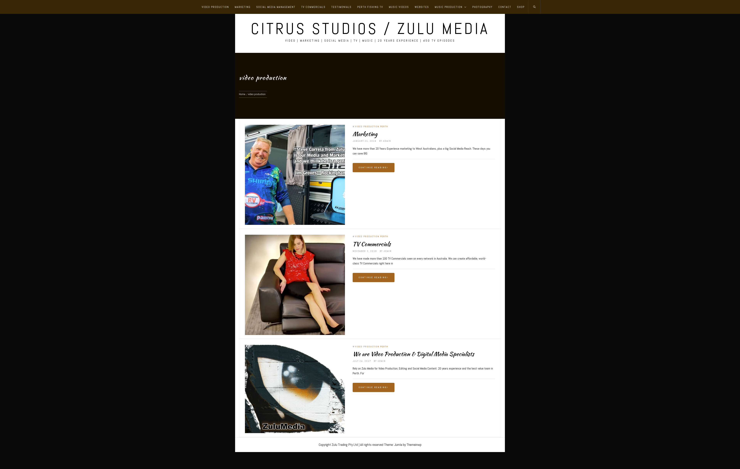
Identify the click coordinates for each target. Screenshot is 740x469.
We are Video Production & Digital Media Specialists (413, 354)
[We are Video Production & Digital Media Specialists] (295, 389)
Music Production (448, 7)
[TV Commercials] (295, 285)
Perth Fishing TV (370, 7)
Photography (482, 7)
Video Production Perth (371, 126)
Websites (422, 7)
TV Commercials (313, 7)
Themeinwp (414, 444)
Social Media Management (275, 7)
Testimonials (341, 7)
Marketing (243, 7)
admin (387, 141)
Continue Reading (373, 167)
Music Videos (399, 7)
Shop (521, 7)
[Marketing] (295, 175)
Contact (504, 7)
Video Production (215, 7)
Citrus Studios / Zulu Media (370, 29)
